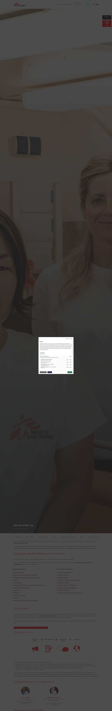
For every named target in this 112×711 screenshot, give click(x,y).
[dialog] (56, 355)
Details (67, 359)
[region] (56, 355)
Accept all (69, 372)
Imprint (67, 338)
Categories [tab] (42, 352)
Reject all (49, 372)
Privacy (71, 338)
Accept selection (43, 372)
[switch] (71, 356)
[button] (70, 356)
